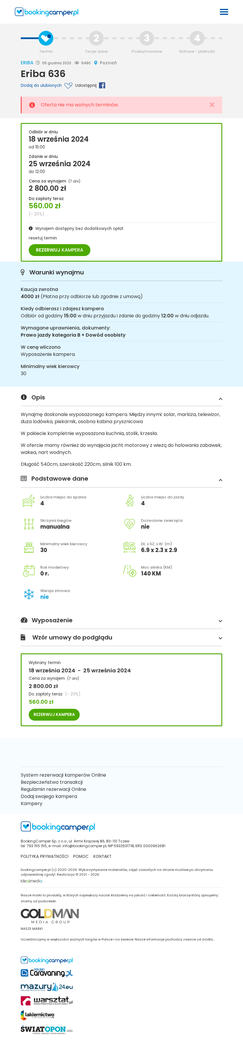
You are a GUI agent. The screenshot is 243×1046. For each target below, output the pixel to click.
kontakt (102, 856)
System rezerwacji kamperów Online (63, 775)
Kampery (31, 803)
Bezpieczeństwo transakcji (52, 782)
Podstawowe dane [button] (59, 479)
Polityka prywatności (44, 856)
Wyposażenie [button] (52, 620)
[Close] (212, 105)
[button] (219, 398)
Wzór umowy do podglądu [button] (72, 638)
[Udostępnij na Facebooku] (101, 85)
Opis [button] (38, 398)
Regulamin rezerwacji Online (53, 789)
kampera (59, 250)
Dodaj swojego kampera (49, 796)
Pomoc (81, 856)
